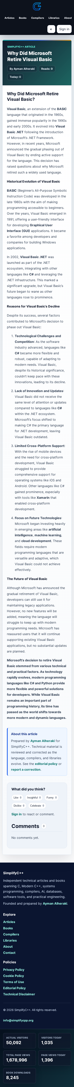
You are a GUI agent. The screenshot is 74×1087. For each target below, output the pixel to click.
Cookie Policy (13, 976)
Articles (9, 17)
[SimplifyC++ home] (37, 6)
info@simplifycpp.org (18, 1020)
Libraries (54, 17)
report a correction (25, 769)
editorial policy (46, 764)
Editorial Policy (14, 988)
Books (22, 17)
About (68, 17)
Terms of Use (13, 982)
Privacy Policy (13, 970)
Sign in (64, 29)
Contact (9, 953)
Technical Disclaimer (19, 994)
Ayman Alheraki (42, 741)
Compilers (37, 17)
